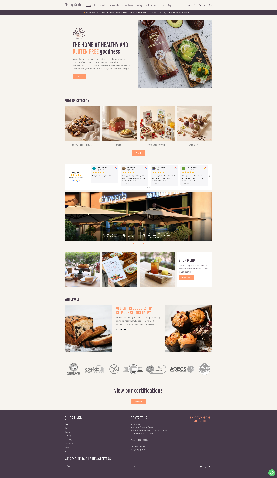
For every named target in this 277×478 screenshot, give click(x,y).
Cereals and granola (156, 144)
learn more (119, 329)
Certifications (69, 443)
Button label (138, 401)
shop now (79, 76)
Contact (67, 447)
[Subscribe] (134, 466)
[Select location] (195, 5)
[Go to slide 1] (147, 187)
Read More (126, 183)
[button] (200, 5)
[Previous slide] (133, 243)
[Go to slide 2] (149, 187)
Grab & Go (193, 144)
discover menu (186, 277)
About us (67, 432)
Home (66, 424)
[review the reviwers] (116, 168)
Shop (66, 428)
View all (138, 153)
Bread (118, 144)
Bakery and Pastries (81, 144)
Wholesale (68, 436)
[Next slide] (143, 243)
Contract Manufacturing (72, 440)
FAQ (66, 451)
